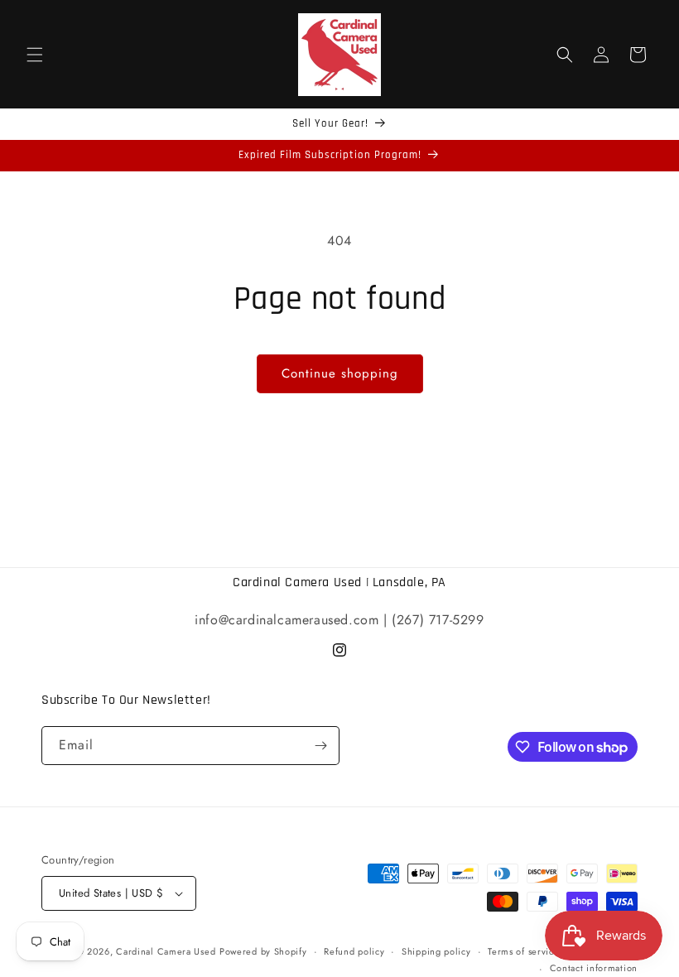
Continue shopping (340, 373)
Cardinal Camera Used (165, 951)
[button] (35, 54)
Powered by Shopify (263, 951)
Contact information (594, 968)
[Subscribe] (320, 745)
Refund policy (354, 951)
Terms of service (523, 951)
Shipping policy (436, 951)
